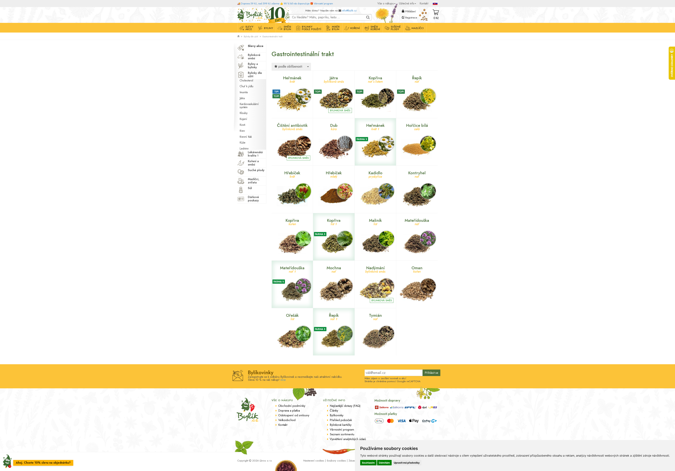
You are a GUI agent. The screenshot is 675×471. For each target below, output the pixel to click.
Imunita (244, 92)
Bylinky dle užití (251, 36)
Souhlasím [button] (368, 462)
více (283, 380)
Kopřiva (375, 79)
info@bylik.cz (349, 10)
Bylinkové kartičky (340, 425)
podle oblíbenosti (289, 66)
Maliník (375, 221)
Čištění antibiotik (292, 126)
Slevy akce (249, 28)
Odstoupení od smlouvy (293, 415)
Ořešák (292, 316)
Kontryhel (417, 174)
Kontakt (424, 3)
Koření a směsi (253, 163)
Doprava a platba (289, 410)
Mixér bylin (336, 28)
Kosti (242, 125)
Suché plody (256, 170)
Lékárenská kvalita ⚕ (255, 154)
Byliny (268, 28)
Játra (242, 98)
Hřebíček (292, 174)
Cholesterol (246, 80)
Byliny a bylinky (253, 65)
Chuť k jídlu (246, 86)
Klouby (244, 113)
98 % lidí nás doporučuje (296, 3)
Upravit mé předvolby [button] (407, 462)
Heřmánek (292, 79)
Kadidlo (375, 174)
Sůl (250, 188)
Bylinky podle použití (311, 28)
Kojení (243, 119)
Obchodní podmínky (291, 406)
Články (334, 410)
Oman (417, 269)
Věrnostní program (323, 3)
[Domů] (238, 36)
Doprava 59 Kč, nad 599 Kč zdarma (260, 3)
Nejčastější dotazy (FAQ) (345, 406)
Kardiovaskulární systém (249, 105)
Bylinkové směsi (254, 56)
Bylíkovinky (336, 415)
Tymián (375, 316)
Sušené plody (396, 28)
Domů (240, 9)
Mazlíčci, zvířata (253, 180)
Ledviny (244, 149)
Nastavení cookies (313, 461)
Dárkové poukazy (253, 198)
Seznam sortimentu (342, 434)
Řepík (417, 79)
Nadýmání (375, 269)
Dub (334, 126)
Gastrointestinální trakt (272, 36)
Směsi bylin (287, 28)
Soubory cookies (336, 461)
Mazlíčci (418, 28)
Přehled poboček (341, 420)
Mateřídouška (417, 221)
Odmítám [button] (384, 462)
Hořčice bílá (417, 126)
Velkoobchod (286, 420)
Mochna (334, 269)
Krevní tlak (246, 137)
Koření (355, 28)
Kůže (242, 143)
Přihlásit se (431, 373)
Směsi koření (375, 28)
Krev (242, 131)
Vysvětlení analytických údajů (348, 439)
